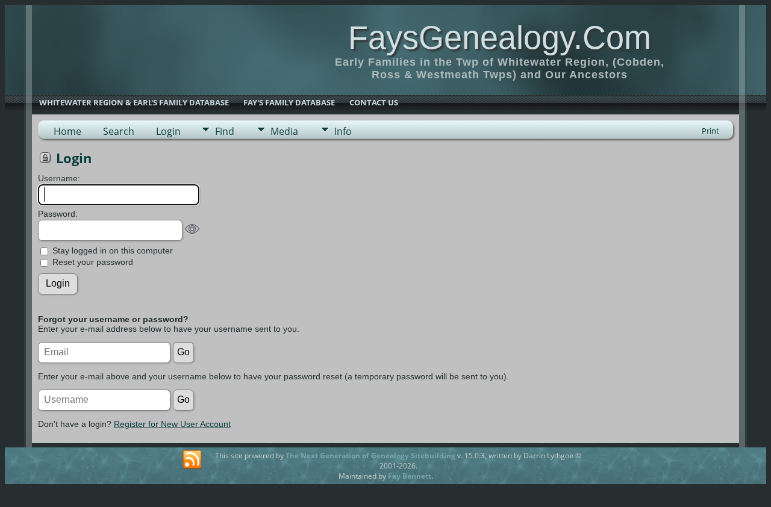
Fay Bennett (409, 476)
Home (67, 131)
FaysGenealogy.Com (499, 37)
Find (224, 131)
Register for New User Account (172, 424)
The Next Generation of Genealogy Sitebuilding (370, 455)
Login (168, 131)
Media (284, 131)
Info (343, 131)
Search (118, 131)
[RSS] (192, 460)
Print (710, 130)
